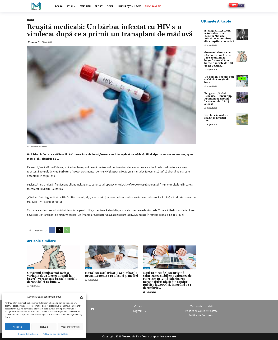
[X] (59, 230)
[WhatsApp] (67, 230)
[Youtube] (92, 309)
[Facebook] (52, 230)
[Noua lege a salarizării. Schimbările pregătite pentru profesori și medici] (111, 257)
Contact (139, 306)
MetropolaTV (34, 42)
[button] (81, 296)
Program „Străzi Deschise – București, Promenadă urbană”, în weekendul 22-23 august (218, 99)
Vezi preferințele (70, 326)
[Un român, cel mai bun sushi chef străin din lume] (242, 80)
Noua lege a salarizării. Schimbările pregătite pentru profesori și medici (111, 274)
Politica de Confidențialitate (55, 334)
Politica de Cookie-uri (28, 334)
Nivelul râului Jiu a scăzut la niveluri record (216, 118)
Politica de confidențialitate (201, 311)
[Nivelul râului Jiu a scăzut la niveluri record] (242, 119)
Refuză (44, 326)
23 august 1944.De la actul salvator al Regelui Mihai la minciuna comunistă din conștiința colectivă (219, 36)
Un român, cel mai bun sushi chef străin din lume (219, 79)
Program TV (139, 311)
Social (30, 20)
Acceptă (17, 326)
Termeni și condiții (201, 306)
